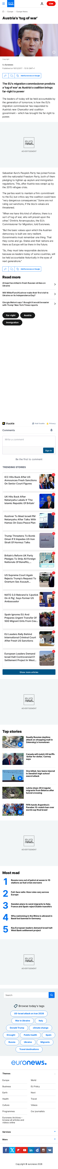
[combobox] (29, 995)
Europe (10, 12)
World (33, 1080)
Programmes (8, 1111)
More (5, 1139)
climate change (40, 1027)
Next (33, 1092)
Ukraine (28, 1042)
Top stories (12, 731)
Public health (30, 1035)
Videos (34, 1105)
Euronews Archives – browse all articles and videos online (13, 1120)
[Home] (3, 11)
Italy (41, 1020)
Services (6, 1132)
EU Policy (35, 1086)
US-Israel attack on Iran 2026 (29, 1013)
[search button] (52, 995)
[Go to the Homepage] (10, 3)
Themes (6, 1073)
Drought (11, 1035)
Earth (4, 1092)
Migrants (45, 1042)
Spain (48, 1035)
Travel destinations (29, 1049)
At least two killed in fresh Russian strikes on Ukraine (24, 284)
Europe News (22, 12)
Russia (11, 1042)
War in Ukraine (22, 1020)
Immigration (12, 322)
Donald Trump (17, 1027)
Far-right (10, 315)
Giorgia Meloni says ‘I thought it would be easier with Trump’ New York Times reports (25, 303)
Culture (5, 1105)
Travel (34, 1099)
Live (51, 3)
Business (6, 1086)
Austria (27, 315)
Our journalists (38, 1111)
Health (5, 1099)
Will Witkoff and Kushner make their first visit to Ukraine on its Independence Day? (25, 294)
